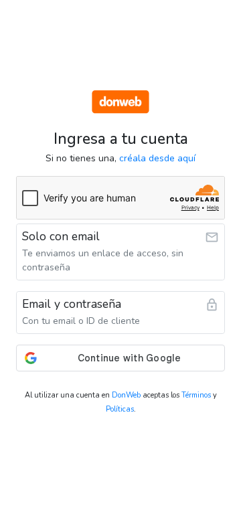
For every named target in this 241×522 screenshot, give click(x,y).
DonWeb (126, 395)
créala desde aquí (157, 158)
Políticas (120, 409)
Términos (196, 395)
